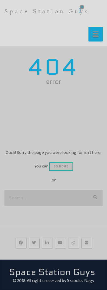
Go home (61, 166)
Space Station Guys (46, 11)
